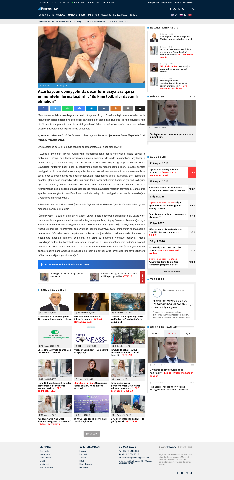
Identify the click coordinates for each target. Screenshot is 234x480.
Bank (90, 15)
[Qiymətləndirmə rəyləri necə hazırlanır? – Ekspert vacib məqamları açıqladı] (172, 350)
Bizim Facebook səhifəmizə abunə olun (67, 264)
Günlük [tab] (155, 333)
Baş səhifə (44, 15)
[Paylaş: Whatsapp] (67, 108)
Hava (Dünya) (85, 464)
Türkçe (82, 458)
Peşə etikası (167, 2)
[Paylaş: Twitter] (55, 108)
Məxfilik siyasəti (47, 467)
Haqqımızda (153, 2)
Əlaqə (178, 2)
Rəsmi (82, 15)
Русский (83, 454)
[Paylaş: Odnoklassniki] (115, 108)
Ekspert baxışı (46, 21)
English (82, 451)
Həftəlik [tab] (172, 333)
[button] (140, 108)
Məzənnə (83, 467)
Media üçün (188, 2)
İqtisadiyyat (59, 15)
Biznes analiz (120, 15)
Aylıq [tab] (188, 333)
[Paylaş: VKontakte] (103, 108)
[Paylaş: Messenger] (79, 108)
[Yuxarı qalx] (226, 472)
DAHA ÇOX (91, 433)
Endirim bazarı (63, 21)
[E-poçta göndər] (128, 108)
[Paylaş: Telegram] (91, 108)
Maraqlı (78, 21)
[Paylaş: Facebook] (43, 108)
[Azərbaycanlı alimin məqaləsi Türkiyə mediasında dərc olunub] (154, 37)
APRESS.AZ (171, 447)
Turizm (133, 15)
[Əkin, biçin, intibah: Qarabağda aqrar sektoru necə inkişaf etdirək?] (154, 67)
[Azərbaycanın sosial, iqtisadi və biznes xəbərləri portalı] (48, 8)
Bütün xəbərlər (172, 271)
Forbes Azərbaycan (94, 21)
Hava (81, 461)
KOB (97, 15)
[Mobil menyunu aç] (188, 9)
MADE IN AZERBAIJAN (118, 21)
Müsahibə (106, 15)
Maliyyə (72, 15)
